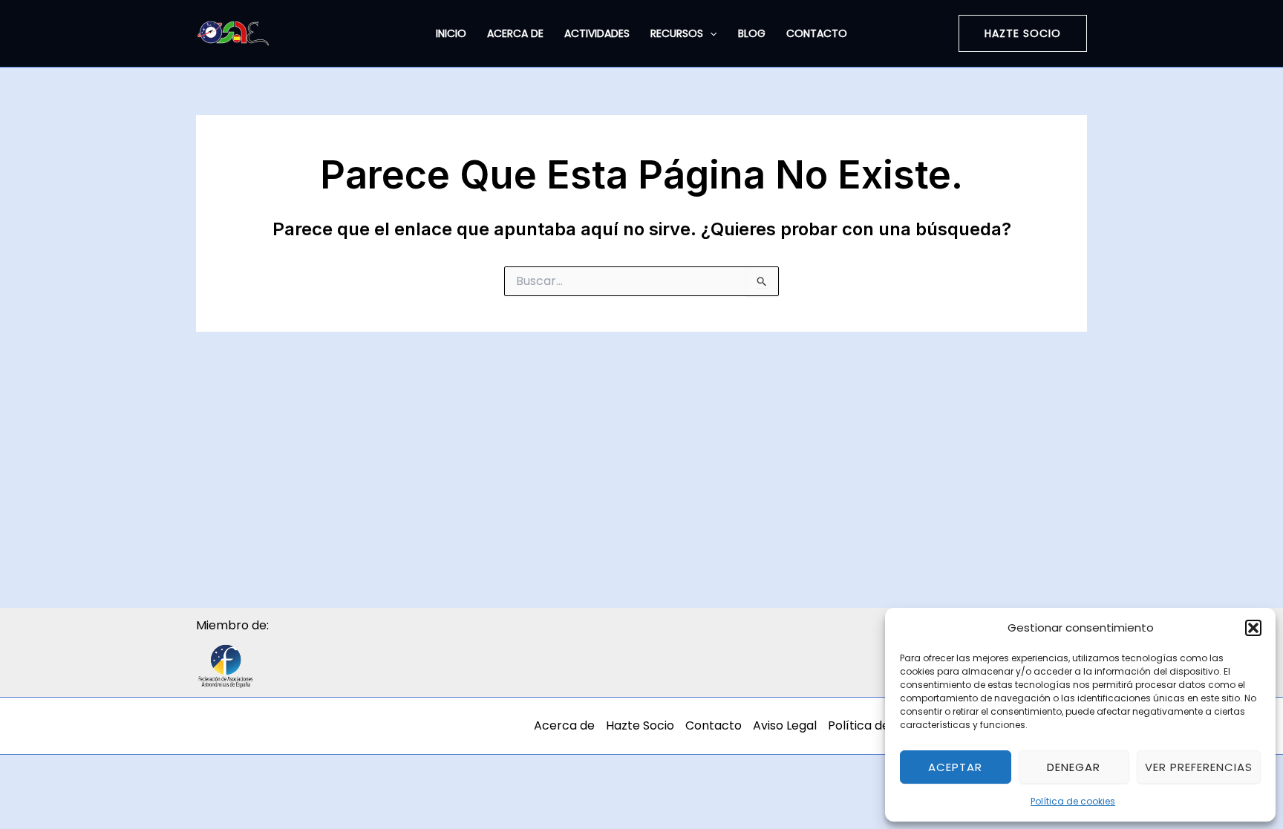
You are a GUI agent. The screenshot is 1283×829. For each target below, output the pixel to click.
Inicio (451, 33)
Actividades (597, 33)
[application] (709, 33)
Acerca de (515, 33)
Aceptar (955, 767)
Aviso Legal (785, 725)
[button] (1253, 627)
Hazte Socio (640, 725)
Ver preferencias (1199, 767)
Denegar (1073, 767)
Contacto (816, 33)
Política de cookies (1073, 801)
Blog (751, 33)
